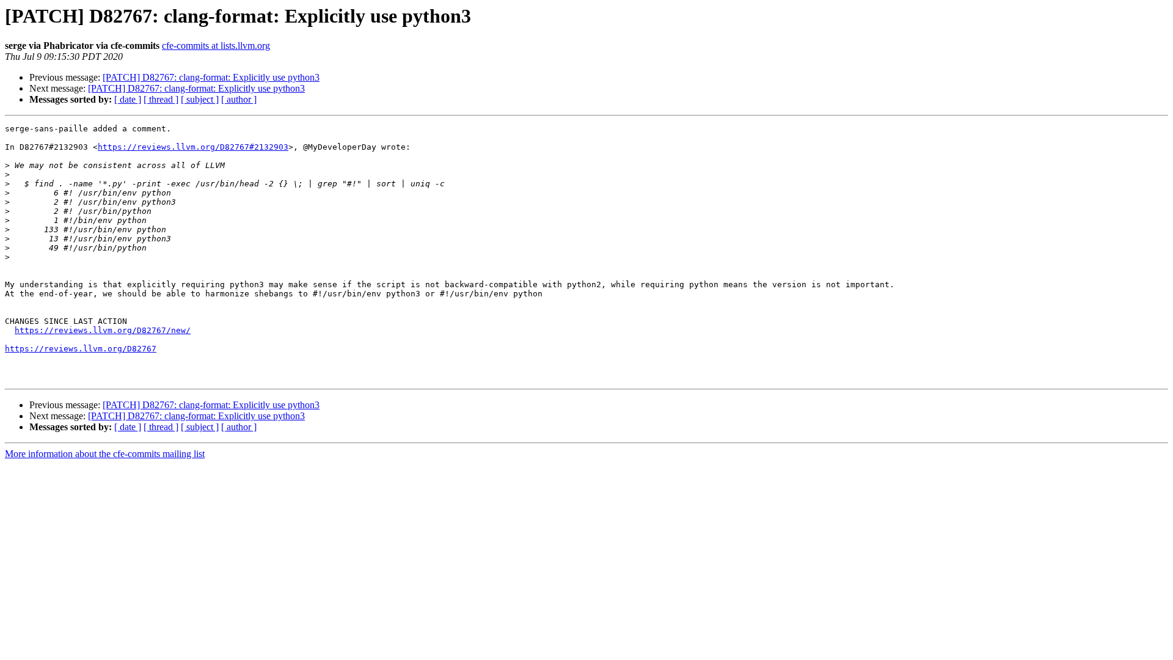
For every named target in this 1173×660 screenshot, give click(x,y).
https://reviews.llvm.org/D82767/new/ (103, 330)
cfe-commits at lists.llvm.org (216, 45)
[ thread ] (161, 99)
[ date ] (127, 99)
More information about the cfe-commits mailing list (105, 454)
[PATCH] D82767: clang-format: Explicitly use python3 (211, 77)
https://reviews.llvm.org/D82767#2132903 (193, 147)
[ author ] (239, 99)
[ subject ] (200, 99)
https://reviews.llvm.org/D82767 (80, 348)
